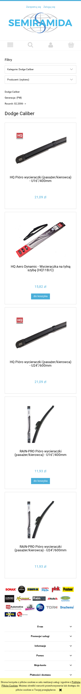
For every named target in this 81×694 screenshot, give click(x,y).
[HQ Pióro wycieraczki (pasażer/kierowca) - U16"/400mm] (40, 150)
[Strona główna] (40, 22)
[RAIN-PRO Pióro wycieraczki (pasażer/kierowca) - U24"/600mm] (40, 520)
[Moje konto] (50, 45)
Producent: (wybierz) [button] (18, 79)
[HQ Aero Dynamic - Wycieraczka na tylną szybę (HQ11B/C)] (40, 240)
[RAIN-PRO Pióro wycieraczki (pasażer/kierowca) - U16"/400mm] (40, 424)
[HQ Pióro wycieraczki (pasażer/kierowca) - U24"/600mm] (40, 335)
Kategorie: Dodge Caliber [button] (20, 69)
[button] (10, 45)
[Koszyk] (71, 45)
